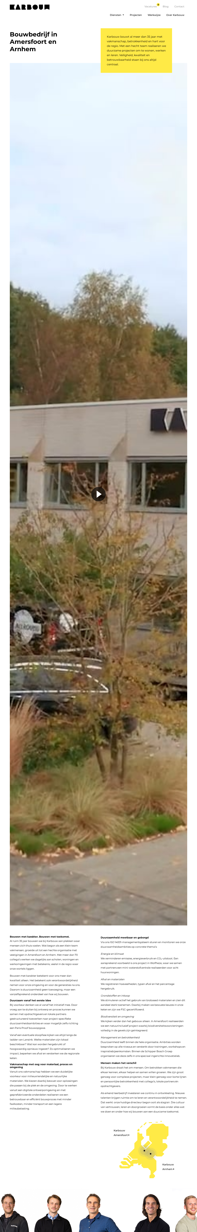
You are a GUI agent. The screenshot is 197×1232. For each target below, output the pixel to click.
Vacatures (152, 6)
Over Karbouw (175, 15)
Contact (179, 6)
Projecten (136, 15)
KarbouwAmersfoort (121, 1133)
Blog (166, 6)
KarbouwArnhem (168, 1167)
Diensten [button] (116, 15)
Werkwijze (154, 15)
